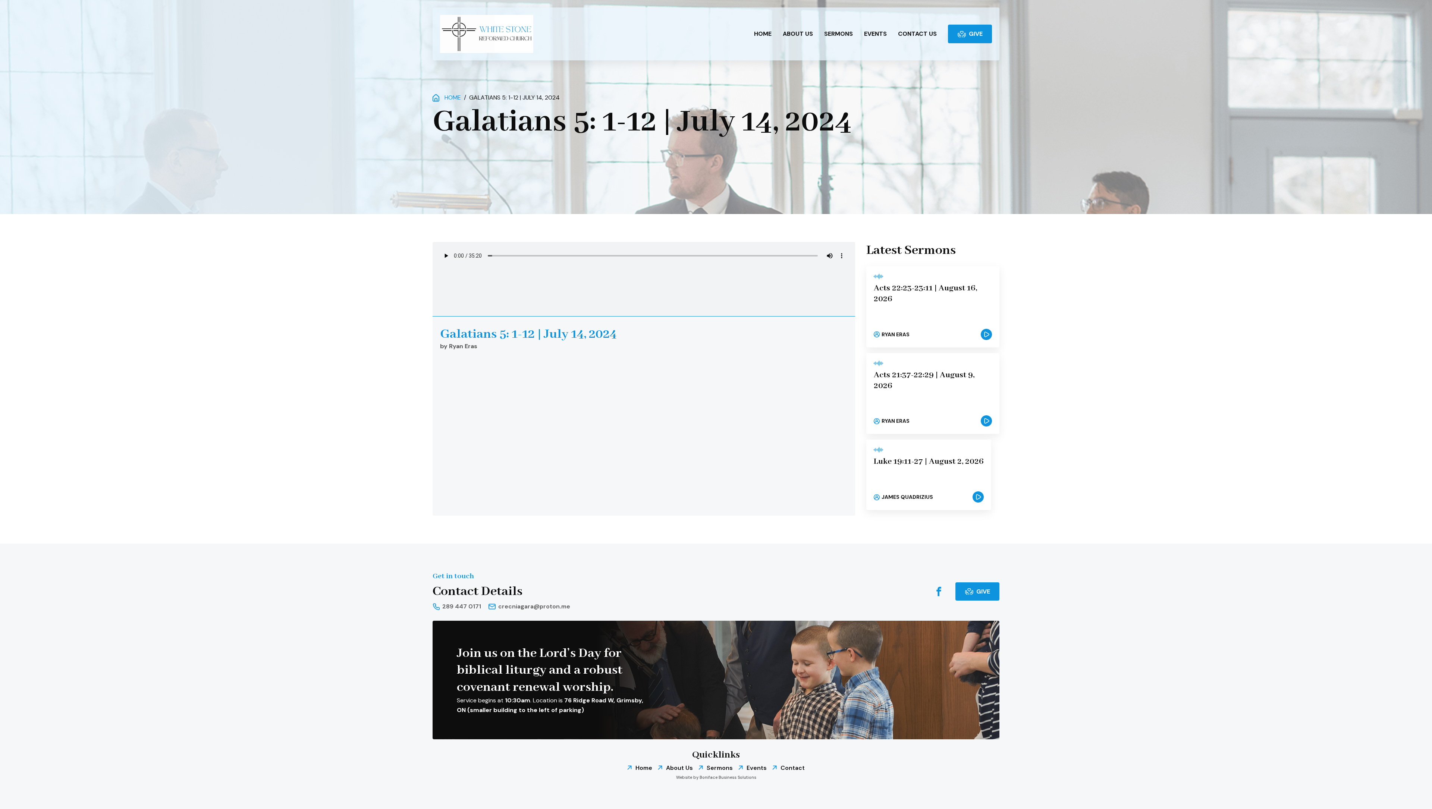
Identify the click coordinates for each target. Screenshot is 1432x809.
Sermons (838, 34)
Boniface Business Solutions (728, 777)
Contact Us (917, 34)
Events (875, 34)
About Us (798, 34)
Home (763, 34)
